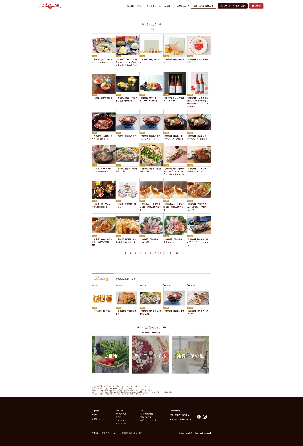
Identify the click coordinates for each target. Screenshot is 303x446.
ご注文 (258, 6)
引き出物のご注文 (146, 414)
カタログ (168, 6)
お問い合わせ (183, 6)
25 (177, 253)
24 (171, 253)
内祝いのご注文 (145, 417)
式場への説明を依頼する (203, 6)
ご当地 (110, 356)
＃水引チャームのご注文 (149, 420)
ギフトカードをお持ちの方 (234, 6)
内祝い (140, 6)
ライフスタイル (150, 356)
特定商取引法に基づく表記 (132, 433)
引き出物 (130, 6)
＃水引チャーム (154, 6)
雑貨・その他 (190, 356)
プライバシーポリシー (110, 433)
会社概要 (95, 433)
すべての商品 (121, 414)
